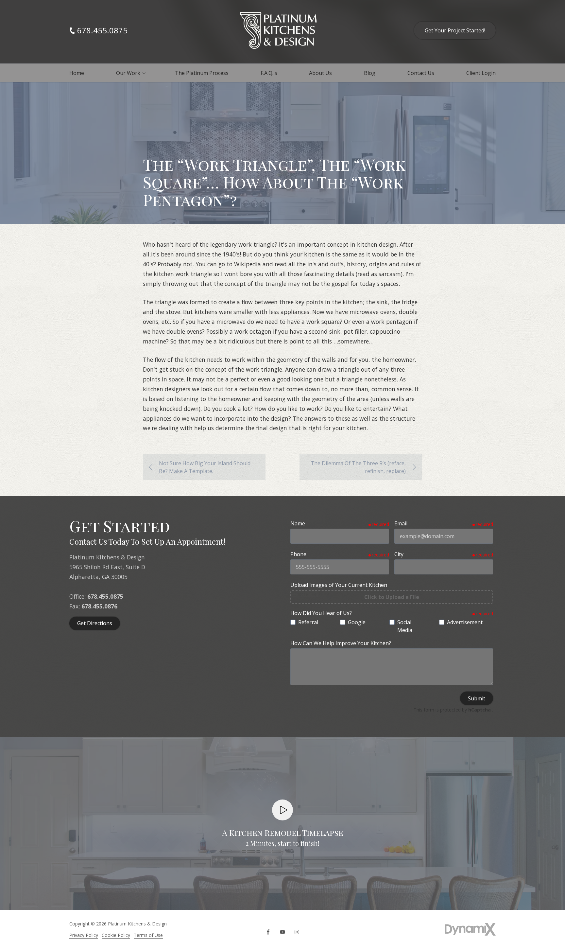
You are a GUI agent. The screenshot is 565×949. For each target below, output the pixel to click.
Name (297, 523)
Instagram (296, 932)
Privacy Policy (83, 935)
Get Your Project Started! (455, 30)
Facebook (268, 932)
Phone (298, 554)
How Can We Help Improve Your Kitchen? (340, 643)
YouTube (282, 932)
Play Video (282, 810)
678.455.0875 (102, 30)
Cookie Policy (116, 935)
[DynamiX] (470, 929)
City (398, 554)
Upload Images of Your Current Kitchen (338, 585)
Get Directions (94, 623)
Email (400, 523)
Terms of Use (148, 935)
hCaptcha (479, 710)
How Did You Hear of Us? (321, 613)
